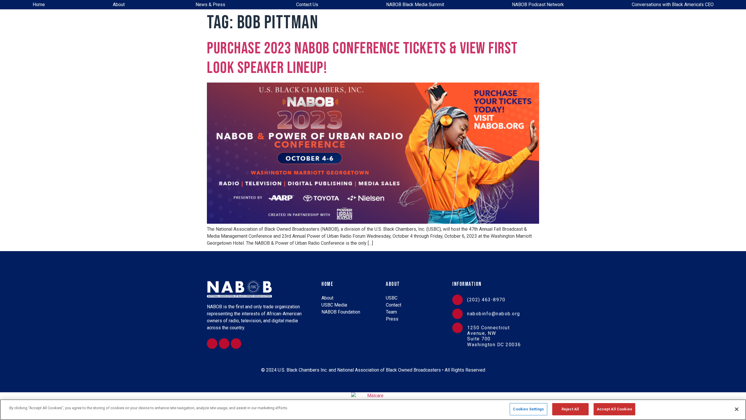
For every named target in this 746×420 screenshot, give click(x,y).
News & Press (210, 4)
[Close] (736, 409)
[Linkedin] (224, 343)
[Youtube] (236, 343)
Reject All (570, 409)
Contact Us (307, 4)
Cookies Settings (528, 409)
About (119, 4)
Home (39, 4)
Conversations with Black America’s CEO (673, 4)
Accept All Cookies (614, 409)
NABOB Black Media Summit (415, 4)
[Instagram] (212, 343)
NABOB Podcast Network (538, 4)
